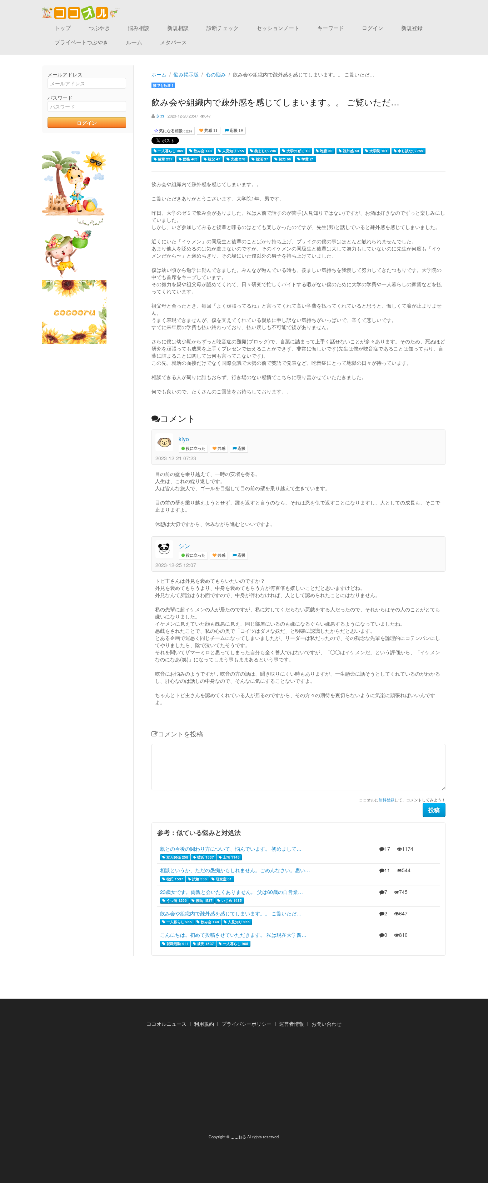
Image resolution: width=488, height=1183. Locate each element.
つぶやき (99, 27)
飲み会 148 (202, 150)
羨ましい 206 (264, 150)
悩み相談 (138, 27)
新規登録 (412, 27)
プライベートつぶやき (81, 42)
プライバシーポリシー (246, 1023)
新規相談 (178, 27)
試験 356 (199, 878)
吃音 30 (326, 150)
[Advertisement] (244, 1083)
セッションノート (278, 27)
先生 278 (237, 158)
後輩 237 (165, 158)
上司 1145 (231, 857)
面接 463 (190, 158)
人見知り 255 (232, 150)
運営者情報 (291, 1023)
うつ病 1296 (176, 900)
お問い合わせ (327, 1023)
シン (184, 546)
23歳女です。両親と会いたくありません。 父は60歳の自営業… (231, 891)
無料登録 (386, 799)
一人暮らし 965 (170, 150)
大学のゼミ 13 (297, 150)
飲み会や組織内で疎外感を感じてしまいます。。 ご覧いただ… (231, 913)
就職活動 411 (176, 943)
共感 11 (210, 131)
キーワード (330, 27)
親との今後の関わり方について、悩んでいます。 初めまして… (231, 848)
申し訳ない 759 (410, 150)
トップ (63, 27)
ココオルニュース (166, 1023)
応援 (240, 449)
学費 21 (307, 158)
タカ (160, 116)
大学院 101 (378, 150)
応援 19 (236, 131)
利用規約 (204, 1023)
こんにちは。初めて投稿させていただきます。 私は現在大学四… (233, 934)
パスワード (60, 97)
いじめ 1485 (231, 900)
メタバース (173, 42)
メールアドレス (65, 74)
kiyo (184, 439)
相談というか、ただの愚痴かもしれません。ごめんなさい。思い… (235, 870)
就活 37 (261, 158)
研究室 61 (223, 878)
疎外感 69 (350, 150)
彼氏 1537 (205, 857)
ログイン (372, 27)
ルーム (134, 42)
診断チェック (222, 27)
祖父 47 (213, 158)
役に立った (195, 449)
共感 (220, 449)
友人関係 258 (176, 857)
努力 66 (284, 158)
